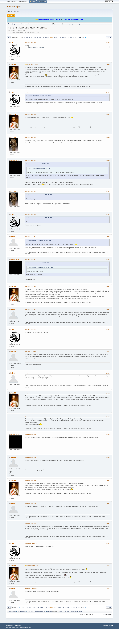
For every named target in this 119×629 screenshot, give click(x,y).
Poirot (12, 237)
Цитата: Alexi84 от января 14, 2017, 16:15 (39, 240)
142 (79, 37)
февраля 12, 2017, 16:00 (31, 588)
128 (40, 37)
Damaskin (14, 137)
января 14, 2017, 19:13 (30, 214)
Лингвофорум (14, 6)
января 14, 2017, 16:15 (30, 114)
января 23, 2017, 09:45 (30, 351)
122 (24, 37)
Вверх (9, 607)
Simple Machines (18, 625)
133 (54, 37)
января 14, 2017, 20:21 (30, 259)
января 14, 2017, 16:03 (30, 92)
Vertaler (13, 352)
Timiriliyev (14, 457)
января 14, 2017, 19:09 (30, 191)
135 (60, 37)
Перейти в (81, 614)
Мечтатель (14, 160)
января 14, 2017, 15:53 (32, 64)
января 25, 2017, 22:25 (30, 373)
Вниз (9, 37)
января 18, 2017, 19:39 (30, 286)
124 (29, 37)
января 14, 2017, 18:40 (30, 137)
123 (27, 37)
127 (37, 37)
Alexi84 (13, 64)
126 (35, 37)
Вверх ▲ (111, 625)
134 (57, 37)
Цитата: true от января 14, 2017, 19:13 (38, 263)
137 (65, 37)
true (12, 42)
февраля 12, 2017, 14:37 (32, 565)
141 (76, 37)
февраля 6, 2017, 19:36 (30, 480)
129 (43, 37)
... (22, 37)
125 (32, 37)
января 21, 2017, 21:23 (30, 329)
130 (46, 37)
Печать (109, 37)
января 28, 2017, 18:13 (30, 393)
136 (63, 37)
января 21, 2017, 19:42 (30, 309)
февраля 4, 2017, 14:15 (30, 457)
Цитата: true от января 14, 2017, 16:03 (38, 164)
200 (83, 37)
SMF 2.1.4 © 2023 (10, 625)
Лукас (60, 24)
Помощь (105, 625)
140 (73, 37)
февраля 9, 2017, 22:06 (30, 523)
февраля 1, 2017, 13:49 (30, 416)
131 (48, 37)
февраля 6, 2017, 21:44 (30, 503)
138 (68, 37)
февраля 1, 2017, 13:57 (30, 434)
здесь (61, 19)
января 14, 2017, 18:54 (30, 160)
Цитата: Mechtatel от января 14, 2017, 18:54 (40, 195)
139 (71, 37)
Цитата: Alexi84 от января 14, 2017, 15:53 (39, 95)
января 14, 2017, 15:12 (30, 42)
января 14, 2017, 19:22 (30, 236)
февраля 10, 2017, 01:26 (31, 543)
